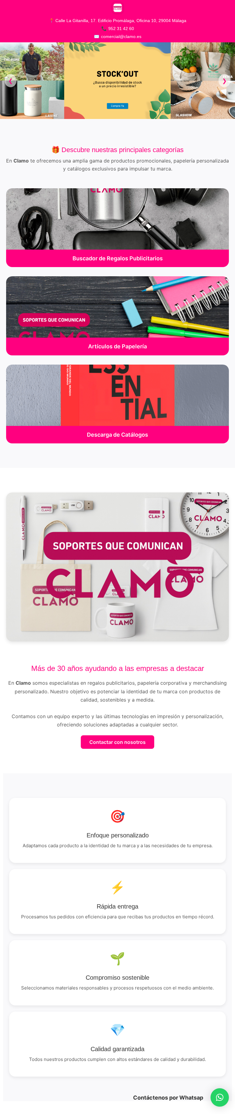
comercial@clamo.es (121, 36)
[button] (220, 1097)
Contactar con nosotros (117, 742)
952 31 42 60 (121, 28)
